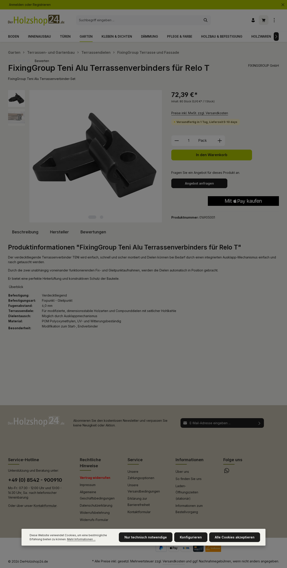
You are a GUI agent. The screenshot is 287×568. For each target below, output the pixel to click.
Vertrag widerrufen (95, 478)
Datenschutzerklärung (96, 505)
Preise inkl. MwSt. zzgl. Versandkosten (199, 113)
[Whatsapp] (226, 472)
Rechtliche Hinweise (90, 462)
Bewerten (42, 61)
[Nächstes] (276, 36)
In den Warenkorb (211, 155)
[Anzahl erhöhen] (220, 140)
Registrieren (42, 5)
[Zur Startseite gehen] (36, 20)
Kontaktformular (45, 506)
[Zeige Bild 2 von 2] (101, 217)
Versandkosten (174, 561)
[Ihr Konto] (253, 20)
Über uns (182, 471)
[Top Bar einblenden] (274, 20)
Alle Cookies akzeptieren (234, 537)
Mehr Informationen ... (81, 539)
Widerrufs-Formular (94, 520)
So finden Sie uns (189, 479)
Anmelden (16, 5)
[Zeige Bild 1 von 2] (92, 217)
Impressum (88, 485)
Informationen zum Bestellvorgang (189, 509)
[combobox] (138, 20)
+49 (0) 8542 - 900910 (35, 480)
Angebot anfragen (199, 183)
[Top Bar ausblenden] (283, 5)
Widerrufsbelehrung (95, 512)
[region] (85, 156)
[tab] (25, 232)
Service (135, 459)
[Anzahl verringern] (176, 140)
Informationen (190, 459)
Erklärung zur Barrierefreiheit (139, 502)
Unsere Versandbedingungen (144, 488)
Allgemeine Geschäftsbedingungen (97, 495)
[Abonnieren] (259, 423)
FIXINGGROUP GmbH (263, 65)
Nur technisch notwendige (145, 537)
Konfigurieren (191, 537)
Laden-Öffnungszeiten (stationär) (187, 492)
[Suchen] (205, 20)
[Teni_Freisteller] (95, 156)
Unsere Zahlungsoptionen (141, 475)
